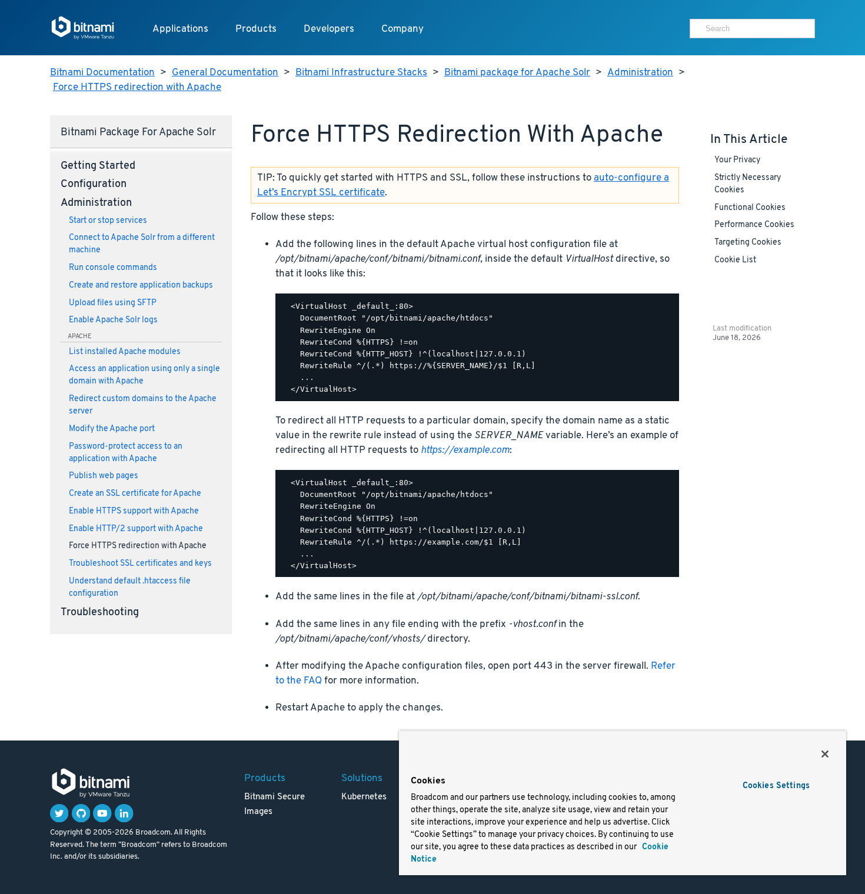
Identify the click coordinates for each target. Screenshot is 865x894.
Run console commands (113, 268)
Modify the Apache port (112, 429)
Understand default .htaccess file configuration (130, 587)
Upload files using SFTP (113, 303)
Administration (640, 72)
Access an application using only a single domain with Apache (144, 375)
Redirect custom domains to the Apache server (143, 405)
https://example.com (465, 450)
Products (256, 29)
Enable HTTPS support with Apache (134, 511)
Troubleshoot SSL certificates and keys (140, 564)
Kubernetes (364, 797)
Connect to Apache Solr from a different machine (142, 244)
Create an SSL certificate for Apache (135, 494)
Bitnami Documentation (102, 72)
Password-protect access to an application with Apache (125, 453)
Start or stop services (108, 221)
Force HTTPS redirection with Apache (137, 87)
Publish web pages (103, 476)
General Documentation (225, 72)
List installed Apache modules (125, 352)
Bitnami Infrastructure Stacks (361, 72)
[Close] (825, 754)
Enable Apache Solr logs (113, 320)
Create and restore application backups (141, 286)
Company (402, 29)
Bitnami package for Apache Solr (517, 72)
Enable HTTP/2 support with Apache (136, 529)
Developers (329, 29)
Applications (180, 29)
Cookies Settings (776, 786)
